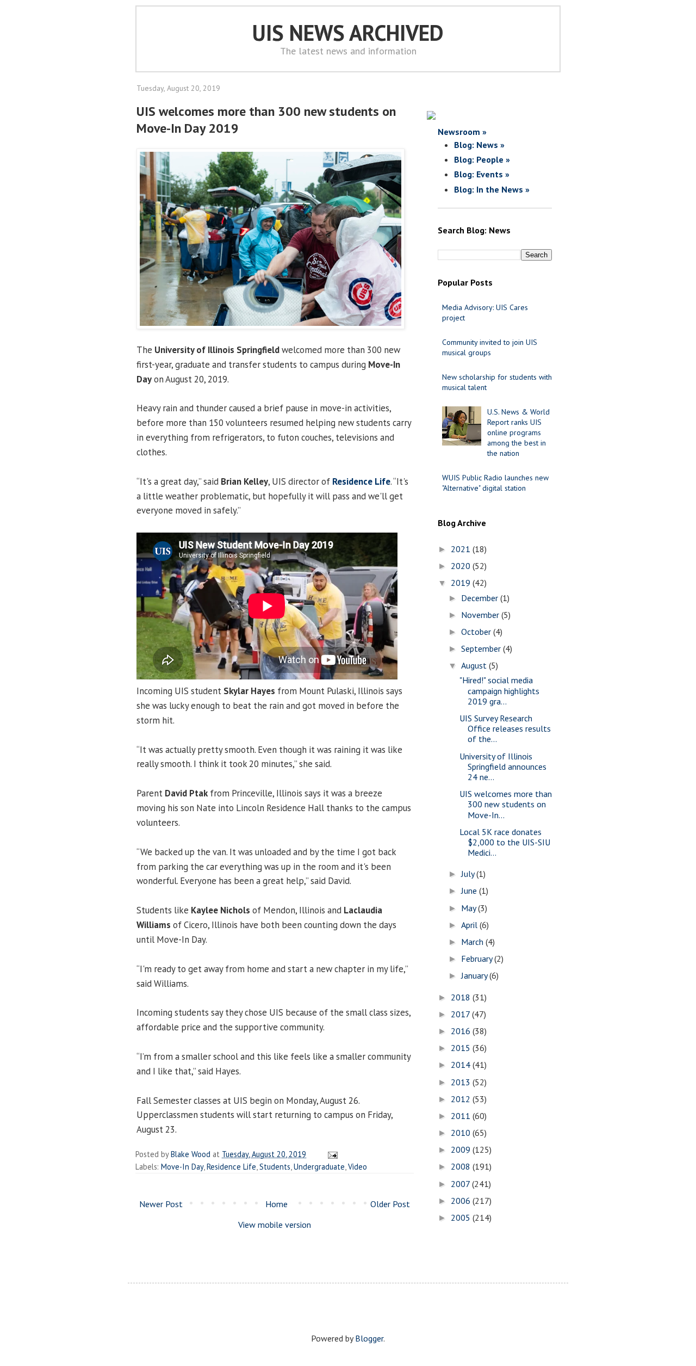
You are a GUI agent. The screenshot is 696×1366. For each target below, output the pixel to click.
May (469, 908)
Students (274, 1166)
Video (357, 1166)
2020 (462, 565)
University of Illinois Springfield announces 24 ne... (502, 766)
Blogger (369, 1338)
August (475, 665)
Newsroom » (462, 131)
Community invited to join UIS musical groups (489, 347)
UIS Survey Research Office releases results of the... (505, 728)
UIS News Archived (348, 32)
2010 (462, 1132)
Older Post (390, 1203)
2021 (462, 548)
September (482, 648)
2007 (461, 1183)
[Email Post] (331, 1154)
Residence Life (361, 481)
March (473, 941)
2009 (462, 1149)
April (470, 924)
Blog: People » (482, 159)
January (475, 975)
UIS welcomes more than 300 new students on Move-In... (505, 804)
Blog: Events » (481, 174)
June (470, 890)
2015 (462, 1047)
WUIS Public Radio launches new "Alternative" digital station (495, 483)
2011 (462, 1115)
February (477, 958)
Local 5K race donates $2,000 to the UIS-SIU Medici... (504, 842)
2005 (462, 1217)
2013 (462, 1082)
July (468, 873)
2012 (462, 1098)
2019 (462, 582)
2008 (462, 1166)
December (480, 597)
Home (276, 1203)
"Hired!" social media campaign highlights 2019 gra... (499, 690)
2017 (461, 1014)
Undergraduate (319, 1166)
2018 (462, 997)
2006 (462, 1200)
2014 (462, 1064)
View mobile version (274, 1224)
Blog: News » (479, 144)
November (481, 614)
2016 (462, 1030)
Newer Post (161, 1203)
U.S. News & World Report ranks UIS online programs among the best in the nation (518, 433)
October (477, 631)
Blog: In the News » (492, 189)
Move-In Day (182, 1166)
